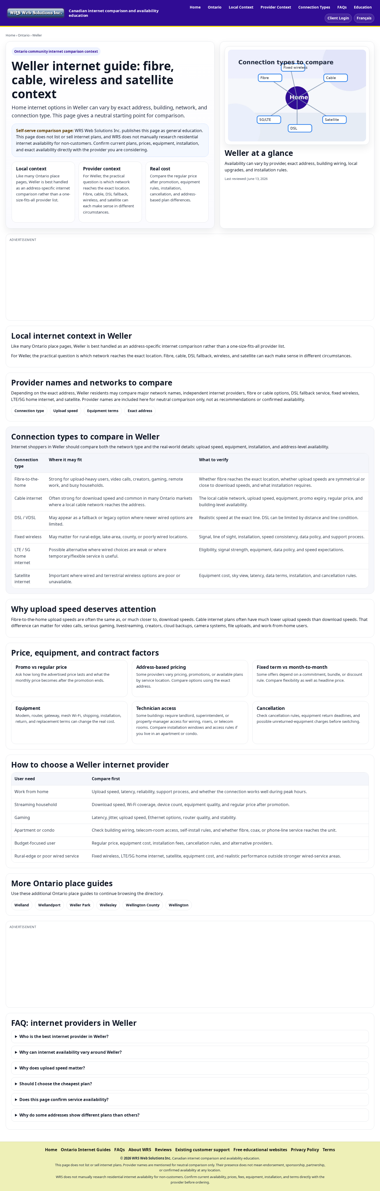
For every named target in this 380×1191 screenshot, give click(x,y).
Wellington (178, 904)
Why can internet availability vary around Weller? (70, 1052)
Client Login (338, 18)
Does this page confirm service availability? (64, 1099)
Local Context (241, 7)
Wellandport (49, 904)
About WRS (139, 1149)
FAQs (342, 7)
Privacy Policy (305, 1149)
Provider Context (276, 7)
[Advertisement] (165, 280)
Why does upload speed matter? (52, 1068)
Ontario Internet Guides (86, 1149)
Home (195, 7)
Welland (21, 904)
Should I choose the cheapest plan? (55, 1084)
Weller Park (80, 904)
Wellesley (108, 904)
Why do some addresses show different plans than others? (79, 1115)
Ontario (215, 7)
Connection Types (314, 7)
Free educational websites (260, 1149)
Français (364, 18)
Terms (329, 1149)
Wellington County (142, 904)
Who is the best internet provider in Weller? (64, 1036)
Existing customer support (202, 1149)
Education (363, 7)
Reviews (163, 1149)
